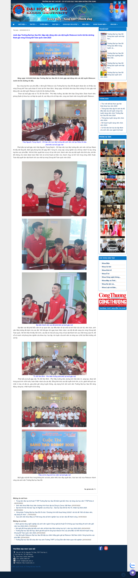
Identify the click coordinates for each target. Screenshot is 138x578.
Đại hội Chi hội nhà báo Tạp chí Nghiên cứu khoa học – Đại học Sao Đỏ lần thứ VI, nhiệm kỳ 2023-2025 (51, 508)
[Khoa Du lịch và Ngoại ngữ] (112, 182)
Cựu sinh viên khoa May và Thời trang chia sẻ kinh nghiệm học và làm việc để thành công (46, 517)
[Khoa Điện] (112, 197)
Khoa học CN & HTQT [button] (70, 24)
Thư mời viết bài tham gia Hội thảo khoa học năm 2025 (111, 105)
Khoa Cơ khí (106, 267)
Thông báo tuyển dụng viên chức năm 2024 (112, 119)
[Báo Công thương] (113, 296)
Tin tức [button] (32, 24)
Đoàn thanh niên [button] (99, 24)
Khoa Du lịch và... (108, 284)
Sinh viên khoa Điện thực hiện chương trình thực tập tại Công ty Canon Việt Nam (43, 505)
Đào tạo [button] (55, 24)
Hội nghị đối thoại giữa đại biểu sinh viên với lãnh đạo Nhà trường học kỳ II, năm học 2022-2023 (48, 528)
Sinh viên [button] (85, 24)
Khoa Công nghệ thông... (111, 277)
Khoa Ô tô (105, 273)
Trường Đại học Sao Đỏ (33, 566)
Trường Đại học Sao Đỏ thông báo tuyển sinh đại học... (115, 36)
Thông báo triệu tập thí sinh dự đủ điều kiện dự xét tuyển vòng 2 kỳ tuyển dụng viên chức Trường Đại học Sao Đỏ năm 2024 (112, 111)
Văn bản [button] (113, 24)
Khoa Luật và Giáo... (109, 287)
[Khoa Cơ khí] (112, 166)
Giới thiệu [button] (21, 24)
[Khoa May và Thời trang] (112, 228)
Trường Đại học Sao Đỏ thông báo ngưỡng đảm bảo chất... (115, 55)
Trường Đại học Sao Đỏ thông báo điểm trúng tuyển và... (115, 45)
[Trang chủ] (13, 24)
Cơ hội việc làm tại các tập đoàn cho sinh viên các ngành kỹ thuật (111, 129)
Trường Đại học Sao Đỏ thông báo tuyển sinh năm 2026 (111, 74)
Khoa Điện (106, 263)
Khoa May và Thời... (109, 280)
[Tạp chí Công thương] (113, 302)
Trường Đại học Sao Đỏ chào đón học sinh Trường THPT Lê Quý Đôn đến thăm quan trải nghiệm (49, 540)
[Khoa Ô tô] (112, 245)
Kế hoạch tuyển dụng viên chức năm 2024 (111, 124)
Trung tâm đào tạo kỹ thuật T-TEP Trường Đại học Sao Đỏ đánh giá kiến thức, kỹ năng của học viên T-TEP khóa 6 (55, 501)
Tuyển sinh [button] (44, 24)
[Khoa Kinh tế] (112, 212)
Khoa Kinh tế (107, 270)
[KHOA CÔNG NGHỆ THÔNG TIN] (112, 148)
